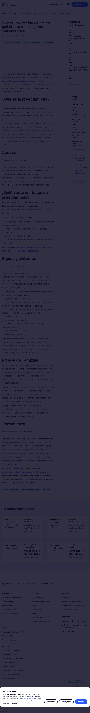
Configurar (66, 702)
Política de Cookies (29, 698)
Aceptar (81, 702)
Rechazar (51, 702)
